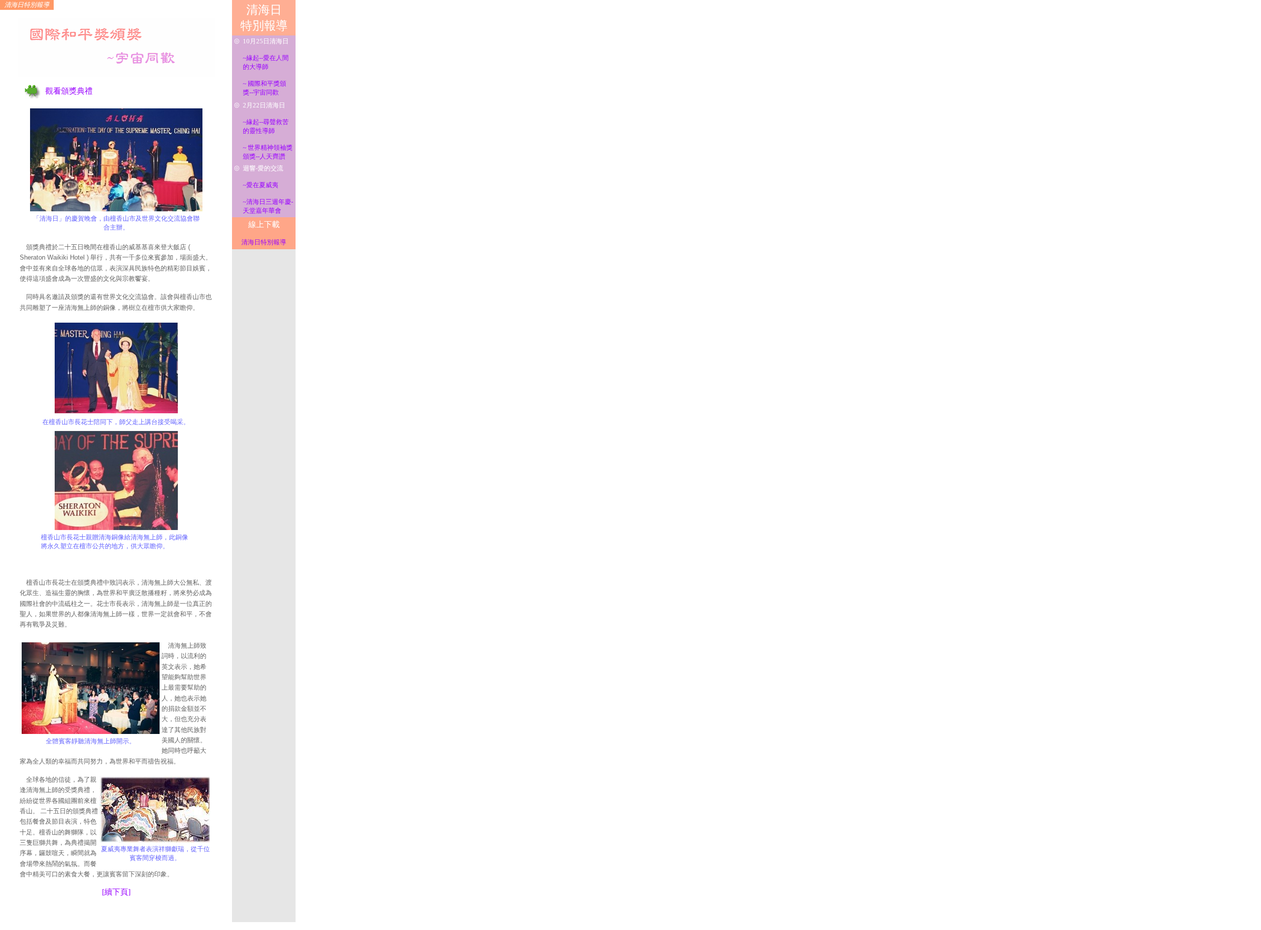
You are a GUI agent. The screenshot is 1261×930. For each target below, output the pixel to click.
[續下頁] (116, 892)
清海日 (251, 242)
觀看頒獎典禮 (69, 91)
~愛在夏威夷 (260, 185)
